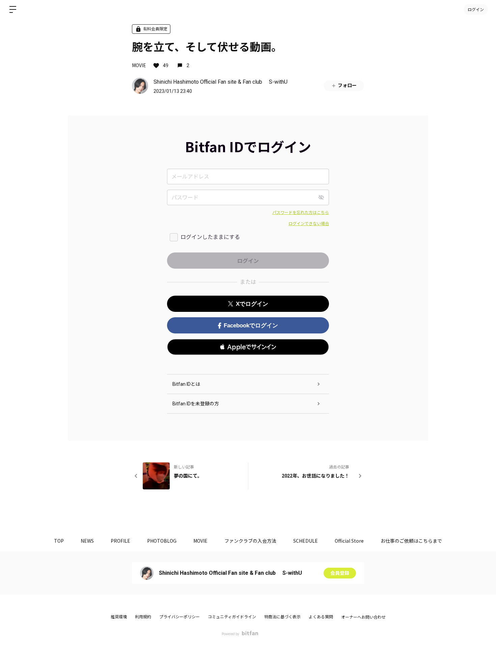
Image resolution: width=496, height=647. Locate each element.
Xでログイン (252, 304)
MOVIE (139, 65)
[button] (248, 347)
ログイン (476, 9)
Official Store (349, 540)
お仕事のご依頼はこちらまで (411, 540)
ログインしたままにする (210, 237)
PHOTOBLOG (161, 540)
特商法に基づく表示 (282, 617)
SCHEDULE (305, 540)
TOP (59, 540)
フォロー (347, 85)
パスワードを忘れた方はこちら (300, 212)
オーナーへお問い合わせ (363, 617)
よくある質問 (321, 617)
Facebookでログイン (251, 325)
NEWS (87, 540)
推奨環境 (119, 617)
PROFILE (120, 540)
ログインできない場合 (308, 223)
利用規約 (143, 617)
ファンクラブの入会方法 (250, 540)
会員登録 (339, 573)
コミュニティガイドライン (232, 617)
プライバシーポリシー (179, 617)
